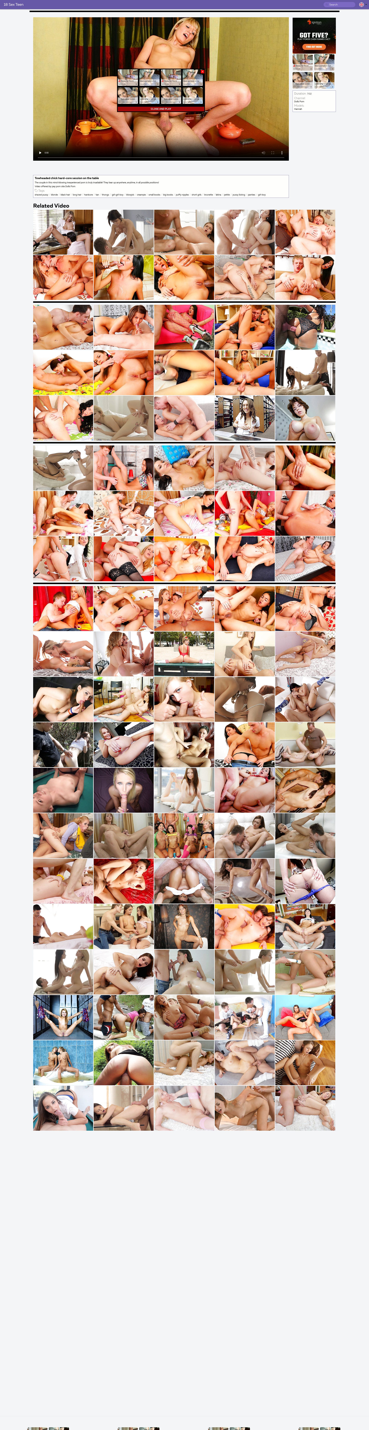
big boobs (168, 195)
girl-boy (262, 195)
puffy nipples (182, 195)
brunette (208, 195)
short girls (196, 195)
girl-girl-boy (117, 195)
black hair (65, 195)
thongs (105, 195)
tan (97, 195)
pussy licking (239, 195)
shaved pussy (41, 195)
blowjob (130, 195)
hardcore (88, 195)
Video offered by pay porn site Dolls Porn (55, 186)
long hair (77, 195)
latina (218, 195)
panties (251, 195)
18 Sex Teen (13, 5)
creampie (141, 195)
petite (227, 195)
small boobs (154, 195)
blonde (54, 195)
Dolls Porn (299, 102)
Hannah (298, 109)
